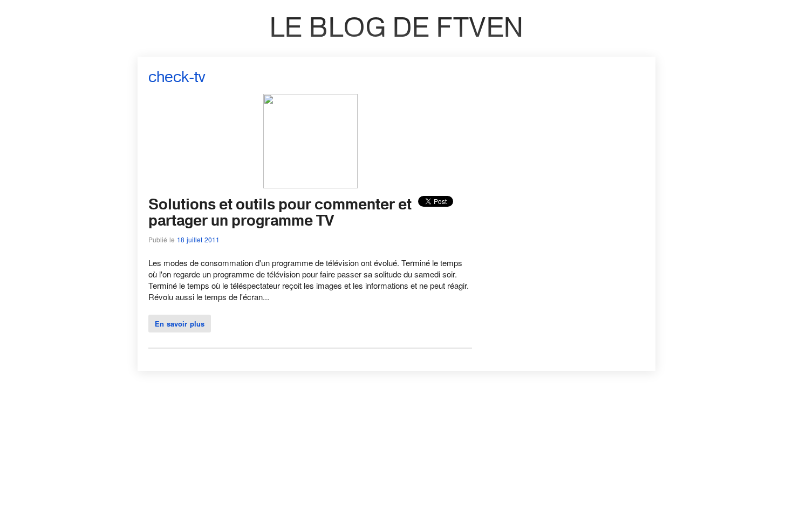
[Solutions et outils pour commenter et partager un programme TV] (310, 185)
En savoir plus (179, 323)
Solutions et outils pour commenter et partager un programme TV (280, 212)
